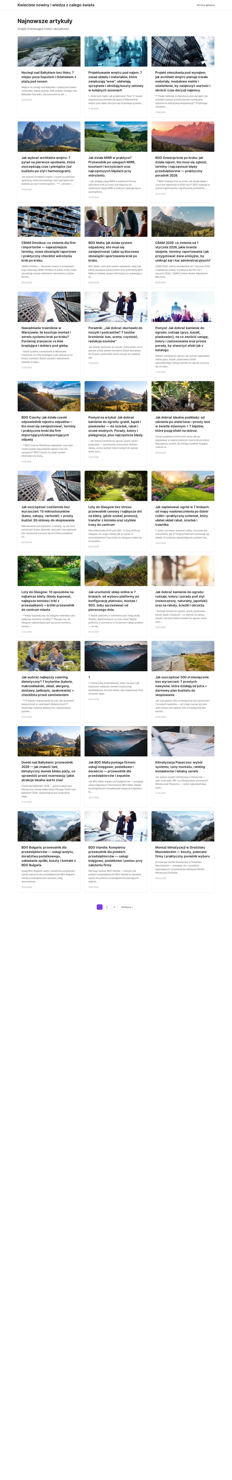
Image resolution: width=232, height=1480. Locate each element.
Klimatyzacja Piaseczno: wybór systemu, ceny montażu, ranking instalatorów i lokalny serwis (180, 767)
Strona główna (205, 5)
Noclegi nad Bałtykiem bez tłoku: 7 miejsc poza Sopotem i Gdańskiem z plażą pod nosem (48, 77)
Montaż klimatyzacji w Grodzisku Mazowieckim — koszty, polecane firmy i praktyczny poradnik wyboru (182, 852)
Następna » (127, 907)
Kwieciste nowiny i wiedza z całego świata (56, 5)
